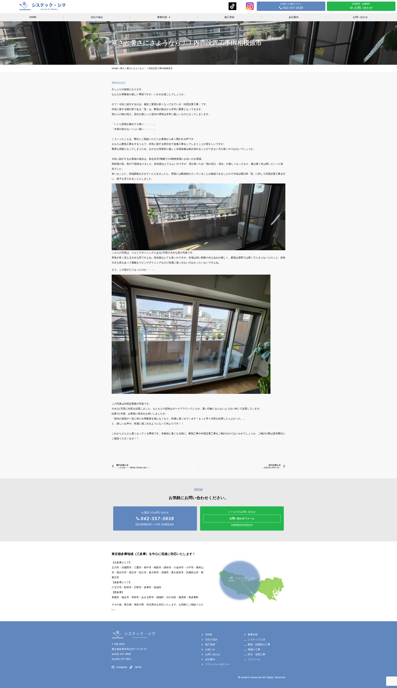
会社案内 (294, 17)
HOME (32, 17)
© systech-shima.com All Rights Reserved (261, 677)
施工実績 (229, 17)
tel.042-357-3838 (121, 654)
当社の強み (97, 17)
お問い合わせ (360, 17)
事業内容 (162, 17)
